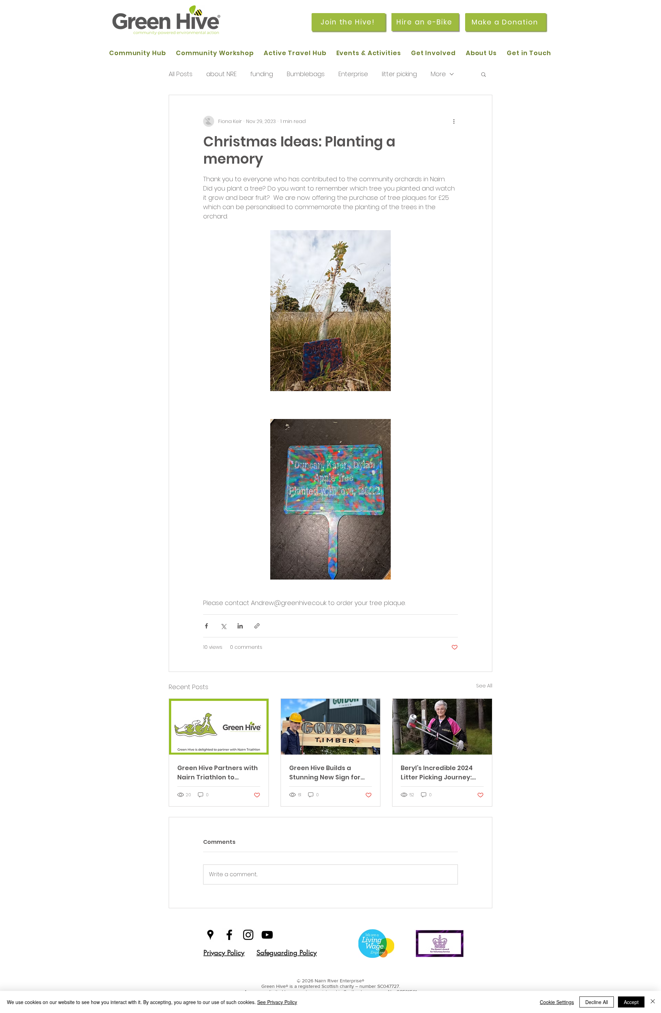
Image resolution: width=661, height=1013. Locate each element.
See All (484, 685)
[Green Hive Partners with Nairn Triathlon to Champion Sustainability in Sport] (219, 727)
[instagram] (248, 935)
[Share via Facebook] (206, 626)
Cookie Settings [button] (557, 1002)
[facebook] (229, 935)
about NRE (221, 74)
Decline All (596, 1002)
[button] (483, 74)
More (438, 74)
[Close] (653, 1001)
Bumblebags (306, 74)
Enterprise (353, 74)
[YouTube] (267, 935)
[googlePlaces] (210, 935)
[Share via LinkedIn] (240, 626)
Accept (631, 1002)
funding (261, 74)
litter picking (399, 74)
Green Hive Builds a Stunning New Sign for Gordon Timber (324, 773)
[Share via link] (257, 626)
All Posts (180, 74)
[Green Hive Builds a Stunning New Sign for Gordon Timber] (330, 727)
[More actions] (454, 121)
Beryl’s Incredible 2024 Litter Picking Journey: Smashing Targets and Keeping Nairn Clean (438, 773)
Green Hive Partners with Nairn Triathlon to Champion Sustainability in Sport (217, 773)
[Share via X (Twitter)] (223, 626)
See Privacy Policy (277, 1002)
